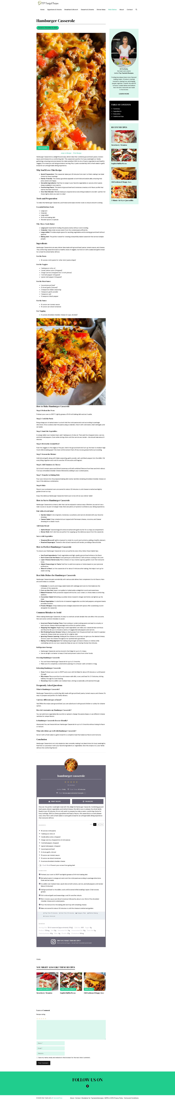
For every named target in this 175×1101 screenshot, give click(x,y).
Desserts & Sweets (87, 10)
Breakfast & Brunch (71, 10)
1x (94, 824)
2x (98, 824)
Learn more (124, 94)
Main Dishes (112, 10)
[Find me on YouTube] (87, 1086)
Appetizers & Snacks (54, 10)
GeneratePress (57, 1098)
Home (42, 10)
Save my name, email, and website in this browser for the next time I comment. (64, 1058)
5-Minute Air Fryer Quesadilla (122, 200)
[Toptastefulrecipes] (47, 3)
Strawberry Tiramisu (44, 993)
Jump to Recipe (66, 153)
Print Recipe (77, 153)
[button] (136, 9)
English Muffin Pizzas (68, 993)
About (121, 10)
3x (102, 824)
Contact (130, 10)
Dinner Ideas (101, 10)
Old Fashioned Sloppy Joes (94, 993)
